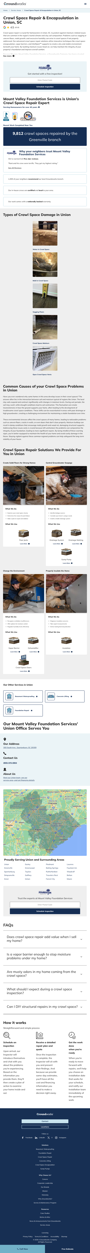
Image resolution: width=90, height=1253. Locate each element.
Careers (45, 1179)
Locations (45, 1127)
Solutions (45, 1145)
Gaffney (28, 875)
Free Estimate (67, 1249)
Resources (45, 1209)
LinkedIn (42, 1138)
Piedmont (50, 864)
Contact (45, 1121)
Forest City (50, 879)
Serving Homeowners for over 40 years (20, 107)
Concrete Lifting (45, 1161)
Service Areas (16, 10)
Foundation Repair (45, 1153)
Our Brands (45, 1187)
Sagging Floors (38, 312)
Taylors (28, 872)
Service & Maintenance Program (45, 1203)
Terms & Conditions (41, 1237)
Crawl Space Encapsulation (45, 1165)
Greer (6, 879)
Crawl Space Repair (45, 1157)
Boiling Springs (52, 868)
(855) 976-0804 (10, 763)
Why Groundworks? (45, 1199)
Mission (45, 1191)
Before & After (45, 1217)
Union (6, 864)
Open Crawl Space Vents (42, 374)
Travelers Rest (52, 875)
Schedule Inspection (45, 87)
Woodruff (71, 872)
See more (8, 56)
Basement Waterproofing (45, 1149)
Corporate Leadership (45, 1183)
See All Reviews (14, 168)
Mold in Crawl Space (40, 281)
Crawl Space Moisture (41, 343)
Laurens (70, 864)
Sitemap (64, 1237)
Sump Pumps (45, 1169)
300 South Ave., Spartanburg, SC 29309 (19, 747)
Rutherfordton (51, 872)
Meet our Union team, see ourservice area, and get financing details (19, 778)
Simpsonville (9, 875)
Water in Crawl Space (41, 249)
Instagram (62, 1138)
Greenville (8, 868)
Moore (69, 879)
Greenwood (30, 868)
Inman (27, 879)
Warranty (45, 1195)
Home (5, 10)
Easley (27, 864)
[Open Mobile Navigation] (85, 4)
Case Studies (45, 1213)
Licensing (45, 1233)
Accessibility (54, 1237)
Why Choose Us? (45, 1175)
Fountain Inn (72, 868)
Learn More (23, 544)
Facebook (29, 1138)
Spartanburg (9, 872)
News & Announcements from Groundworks (45, 1221)
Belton (69, 875)
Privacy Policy (27, 1237)
